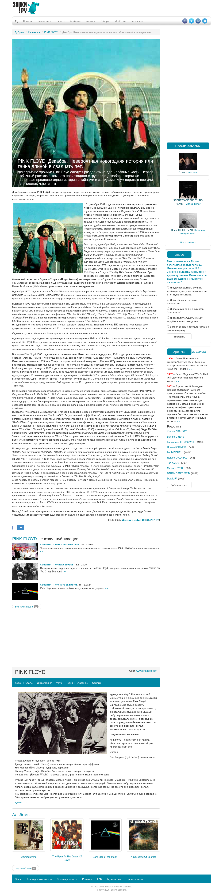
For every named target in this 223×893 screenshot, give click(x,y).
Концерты (44, 21)
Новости (28, 21)
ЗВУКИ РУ (153, 519)
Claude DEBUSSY (177, 431)
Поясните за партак (65, 584)
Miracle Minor (193, 203)
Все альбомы (187, 242)
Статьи (29, 682)
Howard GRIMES (176, 447)
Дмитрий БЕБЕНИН (134, 519)
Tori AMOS (173, 462)
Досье (18, 682)
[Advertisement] (111, 8)
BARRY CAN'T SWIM (178, 473)
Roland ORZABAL (177, 457)
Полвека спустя (63, 564)
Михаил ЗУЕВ (175, 468)
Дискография (44, 682)
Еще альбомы (25, 868)
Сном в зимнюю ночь (66, 544)
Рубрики (19, 32)
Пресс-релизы (135, 879)
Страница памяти (67, 879)
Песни (69, 682)
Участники (82, 682)
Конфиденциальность (39, 879)
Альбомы (75, 21)
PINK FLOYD (51, 32)
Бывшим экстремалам (192, 231)
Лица (60, 21)
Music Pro (120, 21)
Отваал (183, 172)
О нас (18, 879)
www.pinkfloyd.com (146, 670)
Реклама (87, 879)
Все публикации (26, 606)
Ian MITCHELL (175, 452)
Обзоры (105, 21)
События (45, 544)
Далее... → (21, 802)
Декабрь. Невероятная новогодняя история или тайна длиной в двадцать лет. (85, 163)
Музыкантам (114, 879)
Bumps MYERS (175, 436)
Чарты (90, 21)
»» (41, 551)
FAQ (99, 879)
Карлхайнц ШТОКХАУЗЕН (181, 442)
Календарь (137, 21)
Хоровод (192, 172)
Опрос (179, 254)
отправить (179, 336)
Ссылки (96, 682)
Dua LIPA (172, 478)
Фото (59, 682)
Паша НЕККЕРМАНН (183, 230)
